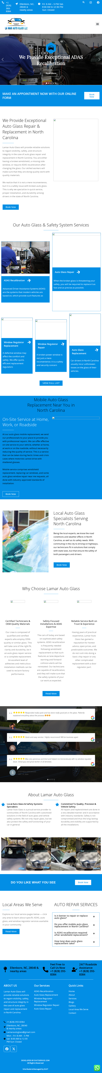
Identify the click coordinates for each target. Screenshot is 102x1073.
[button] (97, 24)
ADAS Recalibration (14, 280)
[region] (51, 59)
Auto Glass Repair (64, 272)
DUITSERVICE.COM (42, 1060)
